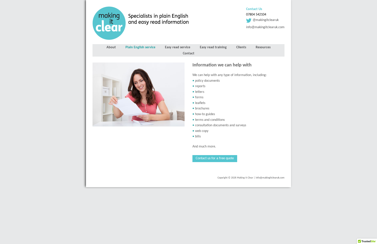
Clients (241, 47)
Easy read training (213, 47)
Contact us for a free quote (215, 158)
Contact (188, 53)
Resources (263, 47)
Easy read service (177, 47)
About (111, 47)
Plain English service (140, 47)
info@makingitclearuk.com (265, 27)
